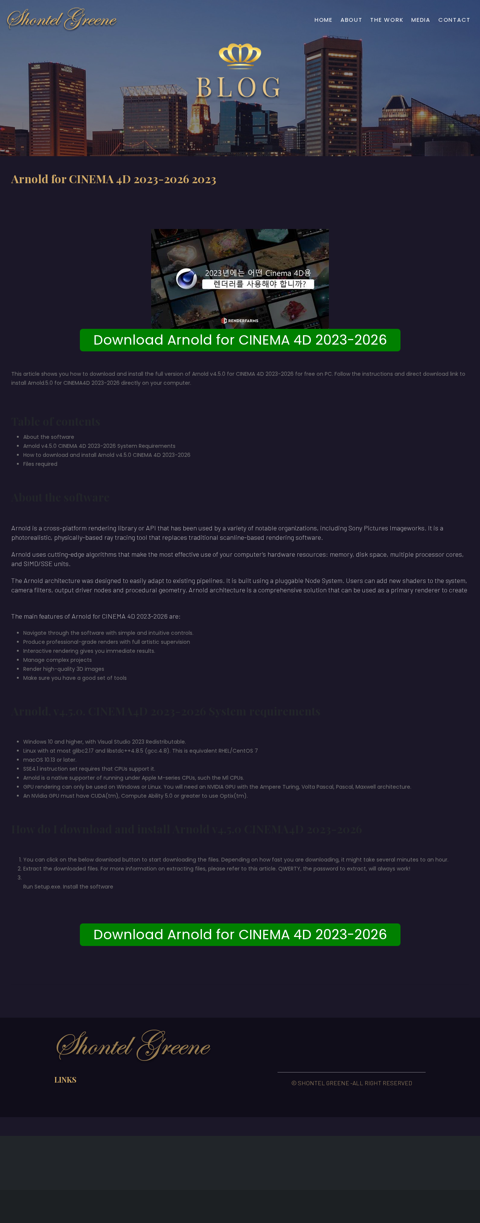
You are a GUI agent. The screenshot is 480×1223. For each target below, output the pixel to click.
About (351, 20)
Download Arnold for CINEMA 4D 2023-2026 (240, 339)
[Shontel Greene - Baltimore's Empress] (62, 20)
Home (324, 20)
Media (420, 20)
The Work (387, 20)
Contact (454, 20)
